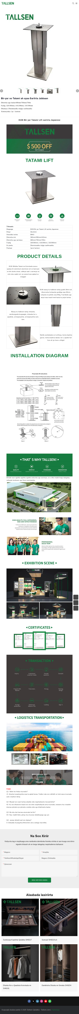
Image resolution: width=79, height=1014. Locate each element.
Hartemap (56, 1010)
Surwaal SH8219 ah (49, 940)
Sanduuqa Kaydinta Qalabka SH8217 (17, 940)
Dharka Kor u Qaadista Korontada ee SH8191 (17, 987)
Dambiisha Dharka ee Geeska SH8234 (56, 985)
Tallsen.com (46, 1010)
